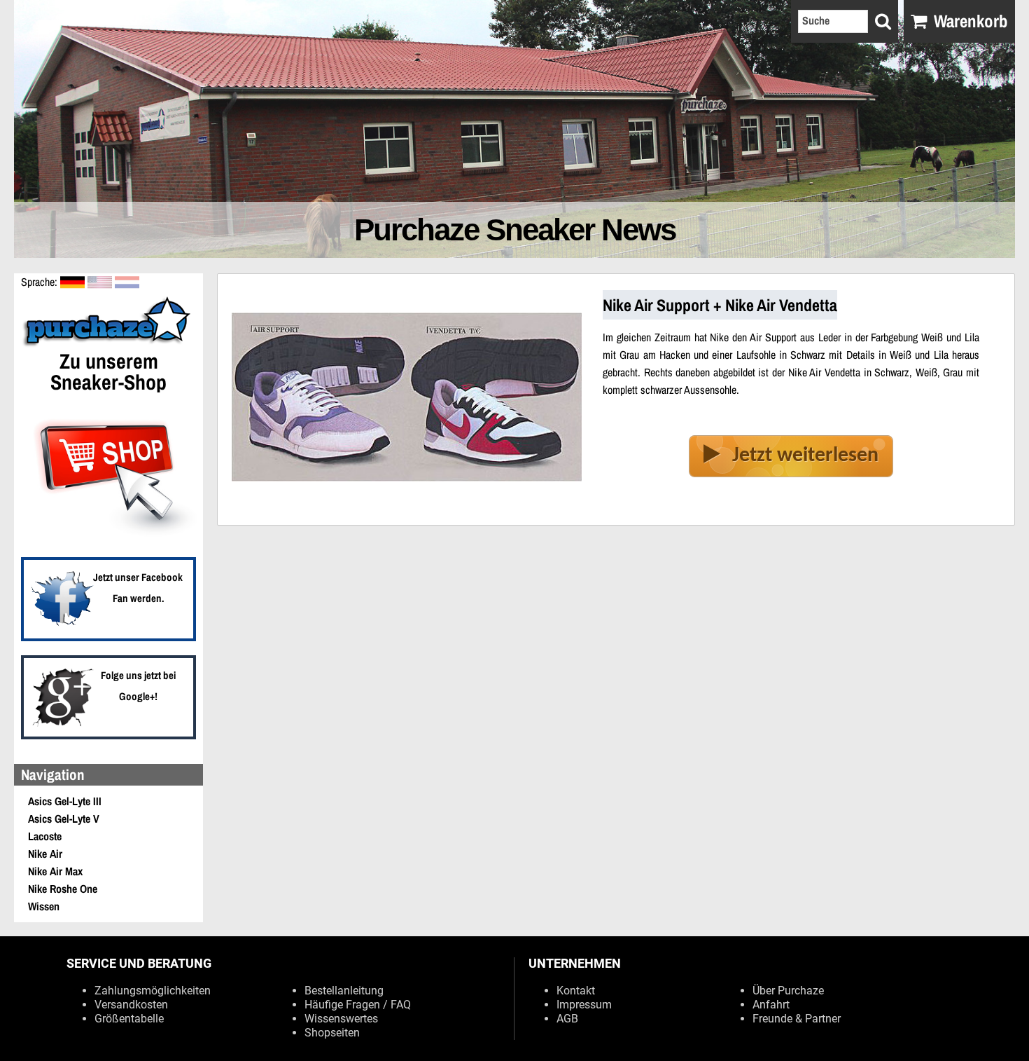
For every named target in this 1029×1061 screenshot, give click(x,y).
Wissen (43, 906)
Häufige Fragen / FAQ (357, 1004)
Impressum (584, 1004)
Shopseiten (332, 1032)
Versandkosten (131, 1004)
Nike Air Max (55, 871)
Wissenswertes (341, 1018)
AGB (567, 1018)
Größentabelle (129, 1018)
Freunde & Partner (796, 1018)
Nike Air (45, 853)
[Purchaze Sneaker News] (108, 344)
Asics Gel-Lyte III (65, 801)
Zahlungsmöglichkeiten (152, 990)
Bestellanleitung (344, 990)
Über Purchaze (788, 990)
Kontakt (575, 990)
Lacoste (45, 836)
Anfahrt (771, 1004)
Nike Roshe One (62, 888)
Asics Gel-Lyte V (63, 818)
